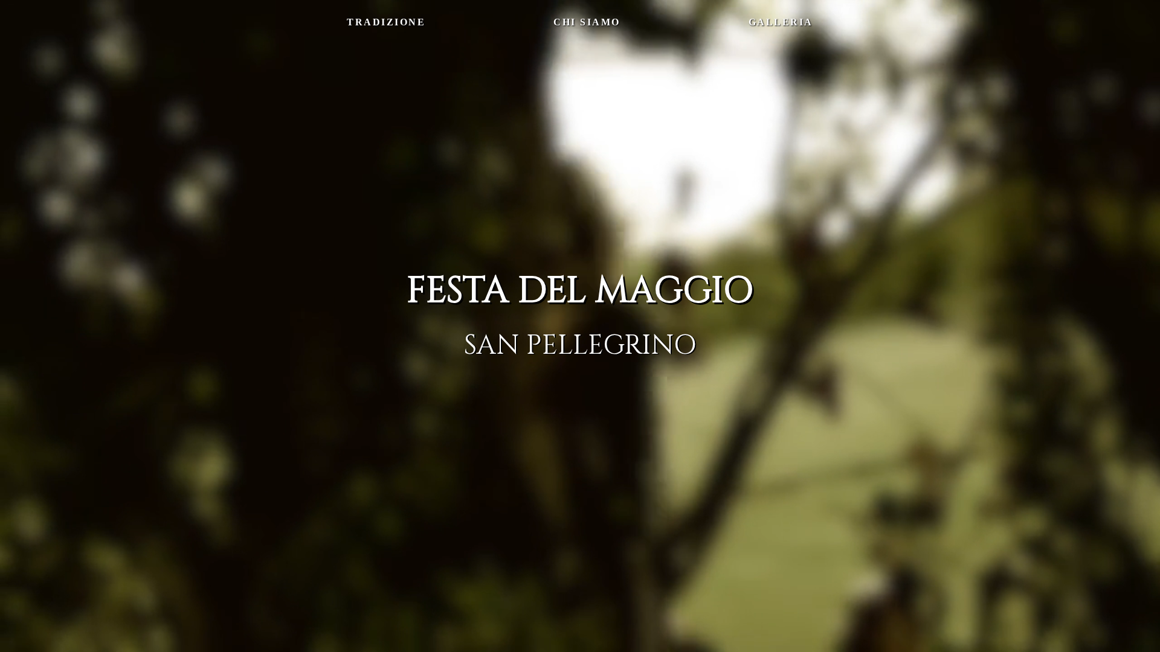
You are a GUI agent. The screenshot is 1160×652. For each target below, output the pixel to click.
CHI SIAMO (586, 22)
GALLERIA (781, 22)
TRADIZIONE (386, 22)
